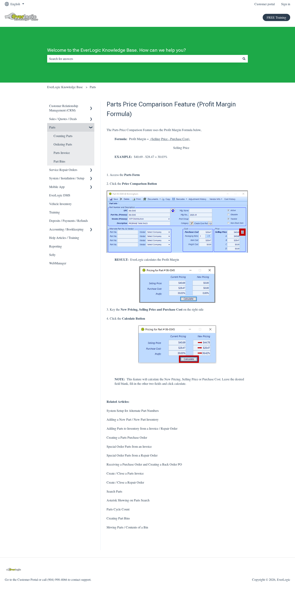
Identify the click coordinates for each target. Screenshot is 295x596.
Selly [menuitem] (52, 255)
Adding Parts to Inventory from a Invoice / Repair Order (142, 428)
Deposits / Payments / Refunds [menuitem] (68, 220)
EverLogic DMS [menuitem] (59, 195)
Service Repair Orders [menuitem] (63, 170)
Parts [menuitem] (52, 127)
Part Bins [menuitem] (59, 161)
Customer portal (264, 4)
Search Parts (114, 491)
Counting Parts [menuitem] (63, 136)
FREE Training (276, 17)
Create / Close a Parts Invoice (125, 473)
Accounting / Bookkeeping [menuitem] (66, 229)
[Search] (244, 59)
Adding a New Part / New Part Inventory (133, 419)
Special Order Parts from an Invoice (129, 446)
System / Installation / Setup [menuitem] (66, 178)
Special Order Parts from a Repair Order (132, 455)
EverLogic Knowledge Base (65, 87)
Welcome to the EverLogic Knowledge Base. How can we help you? (116, 50)
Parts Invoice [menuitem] (62, 153)
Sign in (285, 4)
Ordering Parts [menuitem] (63, 144)
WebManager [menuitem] (57, 263)
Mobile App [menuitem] (57, 187)
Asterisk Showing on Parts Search (128, 500)
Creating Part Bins (118, 518)
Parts (93, 87)
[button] (91, 106)
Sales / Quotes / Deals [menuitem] (63, 119)
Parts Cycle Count (118, 509)
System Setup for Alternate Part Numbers (133, 410)
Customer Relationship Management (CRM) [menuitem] (63, 108)
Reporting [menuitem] (55, 246)
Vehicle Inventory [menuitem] (60, 204)
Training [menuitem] (54, 212)
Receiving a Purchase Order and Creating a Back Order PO (144, 464)
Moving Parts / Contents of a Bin (127, 527)
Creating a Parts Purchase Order (127, 437)
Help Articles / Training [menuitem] (64, 237)
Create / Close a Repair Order (125, 482)
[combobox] (143, 59)
